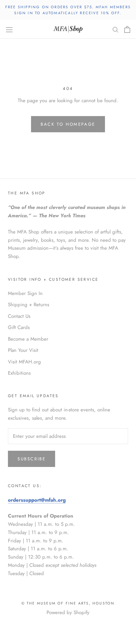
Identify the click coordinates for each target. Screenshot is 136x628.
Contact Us (19, 316)
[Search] (116, 29)
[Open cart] (127, 29)
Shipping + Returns (28, 304)
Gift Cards (19, 327)
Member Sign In (25, 293)
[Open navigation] (9, 29)
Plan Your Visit (23, 350)
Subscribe (31, 459)
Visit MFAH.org (24, 361)
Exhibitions (19, 373)
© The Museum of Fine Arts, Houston (68, 603)
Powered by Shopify (68, 612)
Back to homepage (68, 124)
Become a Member (28, 339)
